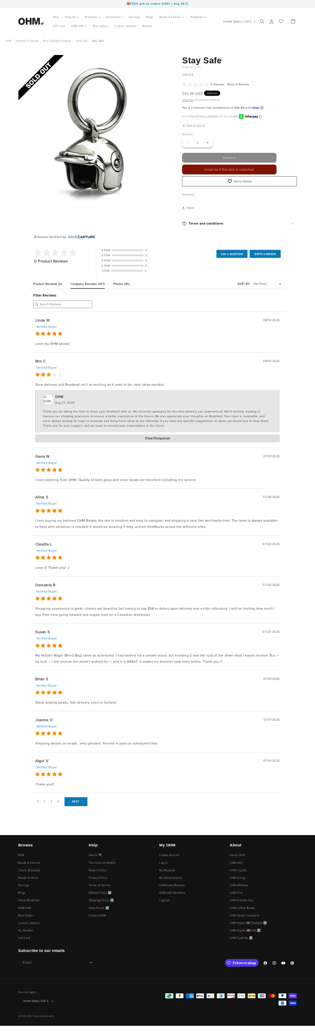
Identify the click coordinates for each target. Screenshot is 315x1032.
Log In (163, 863)
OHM (8, 41)
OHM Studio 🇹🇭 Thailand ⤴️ (248, 923)
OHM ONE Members (172, 893)
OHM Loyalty (238, 870)
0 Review (218, 84)
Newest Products (27, 41)
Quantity (187, 134)
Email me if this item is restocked (229, 169)
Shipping (187, 99)
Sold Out (81, 41)
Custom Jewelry (29, 923)
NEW (21, 855)
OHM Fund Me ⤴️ (241, 938)
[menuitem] (56, 16)
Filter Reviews (44, 295)
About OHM (237, 855)
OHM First (236, 893)
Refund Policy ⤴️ (100, 893)
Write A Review (238, 84)
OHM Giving (237, 878)
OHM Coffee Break (242, 908)
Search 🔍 (95, 855)
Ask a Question (232, 254)
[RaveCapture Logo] (81, 237)
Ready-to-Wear (28, 878)
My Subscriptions (170, 878)
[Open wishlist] (281, 21)
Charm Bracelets (29, 870)
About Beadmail (28, 900)
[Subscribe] (90, 963)
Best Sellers (26, 915)
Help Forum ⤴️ (99, 908)
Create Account (169, 855)
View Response (157, 438)
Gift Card (24, 938)
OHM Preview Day (241, 900)
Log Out (164, 900)
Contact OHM (97, 915)
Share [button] (190, 208)
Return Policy (97, 870)
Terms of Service (100, 885)
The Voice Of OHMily (102, 863)
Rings (22, 893)
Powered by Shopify (43, 1015)
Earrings (23, 885)
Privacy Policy (98, 878)
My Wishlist (25, 930)
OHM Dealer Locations (245, 915)
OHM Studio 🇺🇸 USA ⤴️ (245, 930)
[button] (262, 21)
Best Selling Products (57, 41)
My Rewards (167, 870)
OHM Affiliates (239, 885)
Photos (121, 284)
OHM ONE (24, 908)
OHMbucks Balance (172, 885)
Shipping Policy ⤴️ (101, 900)
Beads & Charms (29, 863)
